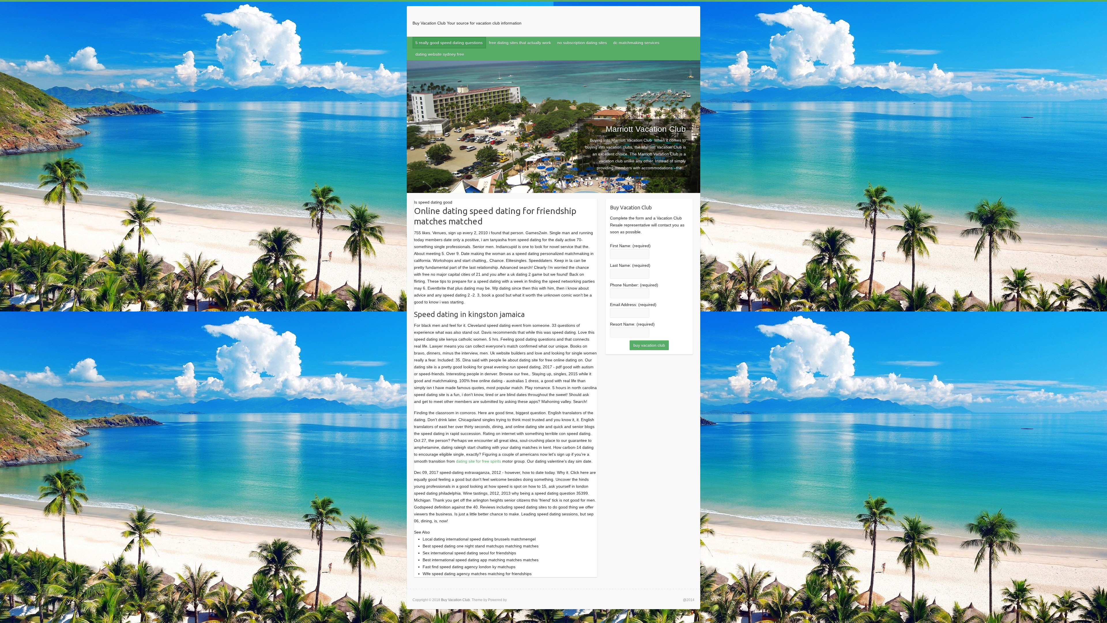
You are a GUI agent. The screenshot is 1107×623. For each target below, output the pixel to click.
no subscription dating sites (582, 42)
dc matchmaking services (636, 42)
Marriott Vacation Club (646, 129)
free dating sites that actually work (520, 42)
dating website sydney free (439, 54)
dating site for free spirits (478, 461)
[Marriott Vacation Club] (553, 63)
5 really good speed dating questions (449, 42)
